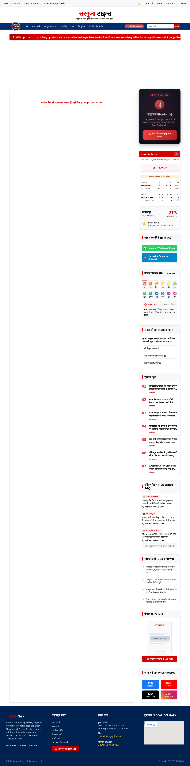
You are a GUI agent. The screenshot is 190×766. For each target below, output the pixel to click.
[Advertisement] (95, 64)
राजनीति (64, 26)
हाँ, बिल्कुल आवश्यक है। (152, 348)
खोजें (177, 26)
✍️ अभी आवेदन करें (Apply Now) (160, 135)
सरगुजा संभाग (49, 26)
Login (183, 3)
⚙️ (176, 154)
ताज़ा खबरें (36, 26)
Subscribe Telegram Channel (156, 257)
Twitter (159, 3)
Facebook (149, 3)
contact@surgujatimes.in (54, 3)
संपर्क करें (55, 726)
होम (27, 26)
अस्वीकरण (56, 738)
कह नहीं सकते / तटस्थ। (152, 363)
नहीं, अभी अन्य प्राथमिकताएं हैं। (155, 355)
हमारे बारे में (56, 722)
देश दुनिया (81, 26)
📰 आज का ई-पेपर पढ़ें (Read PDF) (160, 659)
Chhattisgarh (96, 26)
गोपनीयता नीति (57, 730)
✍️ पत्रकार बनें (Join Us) (65, 748)
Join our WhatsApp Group (159, 248)
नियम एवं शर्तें (56, 734)
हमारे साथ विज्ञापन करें (60, 742)
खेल (72, 26)
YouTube (169, 3)
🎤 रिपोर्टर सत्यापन (134, 26)
